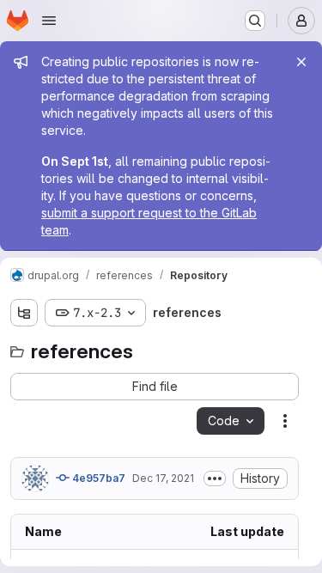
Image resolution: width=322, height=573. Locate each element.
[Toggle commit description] (215, 478)
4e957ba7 (97, 478)
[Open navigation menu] (49, 20)
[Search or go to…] (255, 20)
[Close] (301, 62)
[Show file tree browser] (24, 312)
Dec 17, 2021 (163, 478)
